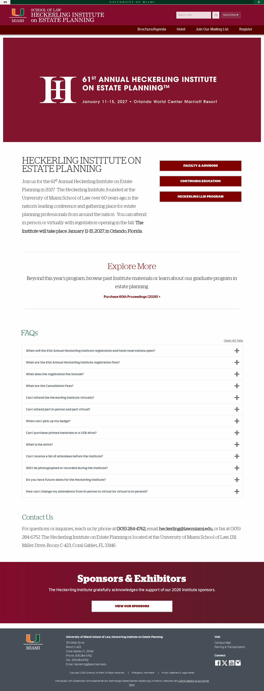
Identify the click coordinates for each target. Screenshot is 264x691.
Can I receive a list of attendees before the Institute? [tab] (64, 456)
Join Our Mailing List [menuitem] (212, 29)
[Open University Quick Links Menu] (259, 2)
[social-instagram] (238, 663)
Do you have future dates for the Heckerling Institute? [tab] (66, 479)
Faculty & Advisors (200, 165)
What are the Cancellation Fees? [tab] (49, 386)
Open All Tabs (233, 340)
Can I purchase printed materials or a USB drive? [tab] (61, 433)
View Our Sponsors (132, 606)
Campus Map (222, 642)
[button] (255, 679)
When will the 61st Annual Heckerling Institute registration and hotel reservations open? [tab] (90, 350)
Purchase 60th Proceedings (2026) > (132, 296)
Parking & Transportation (229, 647)
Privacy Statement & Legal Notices (178, 673)
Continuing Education (200, 181)
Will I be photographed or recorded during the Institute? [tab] (67, 468)
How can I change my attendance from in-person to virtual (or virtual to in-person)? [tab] (86, 491)
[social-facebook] (217, 663)
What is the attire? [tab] (39, 444)
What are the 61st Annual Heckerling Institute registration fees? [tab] (73, 362)
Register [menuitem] (245, 29)
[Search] (215, 15)
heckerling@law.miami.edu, (186, 529)
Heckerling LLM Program (201, 196)
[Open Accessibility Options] (5, 2)
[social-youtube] (231, 663)
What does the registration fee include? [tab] (55, 374)
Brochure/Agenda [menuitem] (152, 29)
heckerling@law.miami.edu (90, 664)
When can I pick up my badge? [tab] (48, 421)
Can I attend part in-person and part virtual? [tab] (58, 409)
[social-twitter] (224, 662)
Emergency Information (143, 673)
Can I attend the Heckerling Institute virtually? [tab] (60, 397)
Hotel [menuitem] (181, 29)
